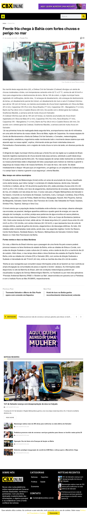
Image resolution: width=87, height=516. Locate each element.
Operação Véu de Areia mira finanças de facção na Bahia (37, 317)
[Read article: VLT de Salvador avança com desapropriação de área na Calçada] (43, 381)
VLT (7, 399)
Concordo (54, 513)
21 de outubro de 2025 (10, 38)
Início (4, 23)
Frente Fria (11, 23)
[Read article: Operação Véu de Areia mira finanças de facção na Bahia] (8, 443)
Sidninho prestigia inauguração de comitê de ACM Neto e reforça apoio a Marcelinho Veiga (46, 450)
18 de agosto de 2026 (22, 453)
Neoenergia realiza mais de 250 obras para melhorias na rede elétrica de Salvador (42, 424)
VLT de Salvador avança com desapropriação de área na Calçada (31, 404)
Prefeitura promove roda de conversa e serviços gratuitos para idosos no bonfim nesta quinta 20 (48, 432)
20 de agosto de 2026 (12, 407)
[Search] (83, 16)
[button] (3, 16)
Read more (11, 417)
